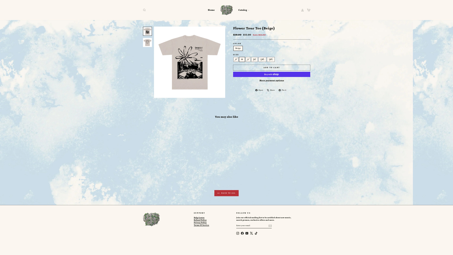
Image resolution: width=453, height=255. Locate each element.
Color (237, 44)
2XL (262, 59)
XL (254, 59)
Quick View (162, 161)
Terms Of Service (201, 225)
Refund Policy (200, 220)
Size (236, 55)
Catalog (242, 10)
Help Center (199, 218)
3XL (271, 59)
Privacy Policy (200, 223)
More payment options (271, 80)
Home (211, 10)
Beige (238, 48)
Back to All (228, 193)
